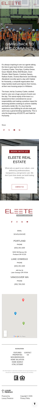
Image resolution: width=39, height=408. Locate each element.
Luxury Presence (7, 398)
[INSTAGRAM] (17, 222)
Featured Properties (17, 354)
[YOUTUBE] (27, 222)
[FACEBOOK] (12, 222)
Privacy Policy (25, 398)
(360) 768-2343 (19, 284)
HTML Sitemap (17, 364)
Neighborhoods (17, 357)
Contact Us (27, 354)
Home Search (17, 362)
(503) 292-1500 (19, 248)
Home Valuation (17, 359)
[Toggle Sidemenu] (35, 4)
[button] (19, 187)
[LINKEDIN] (22, 222)
